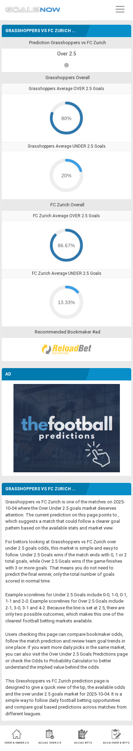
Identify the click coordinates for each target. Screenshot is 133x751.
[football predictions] (66, 427)
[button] (120, 9)
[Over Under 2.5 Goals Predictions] (32, 7)
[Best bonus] (66, 349)
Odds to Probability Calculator (62, 660)
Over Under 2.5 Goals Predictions (82, 654)
